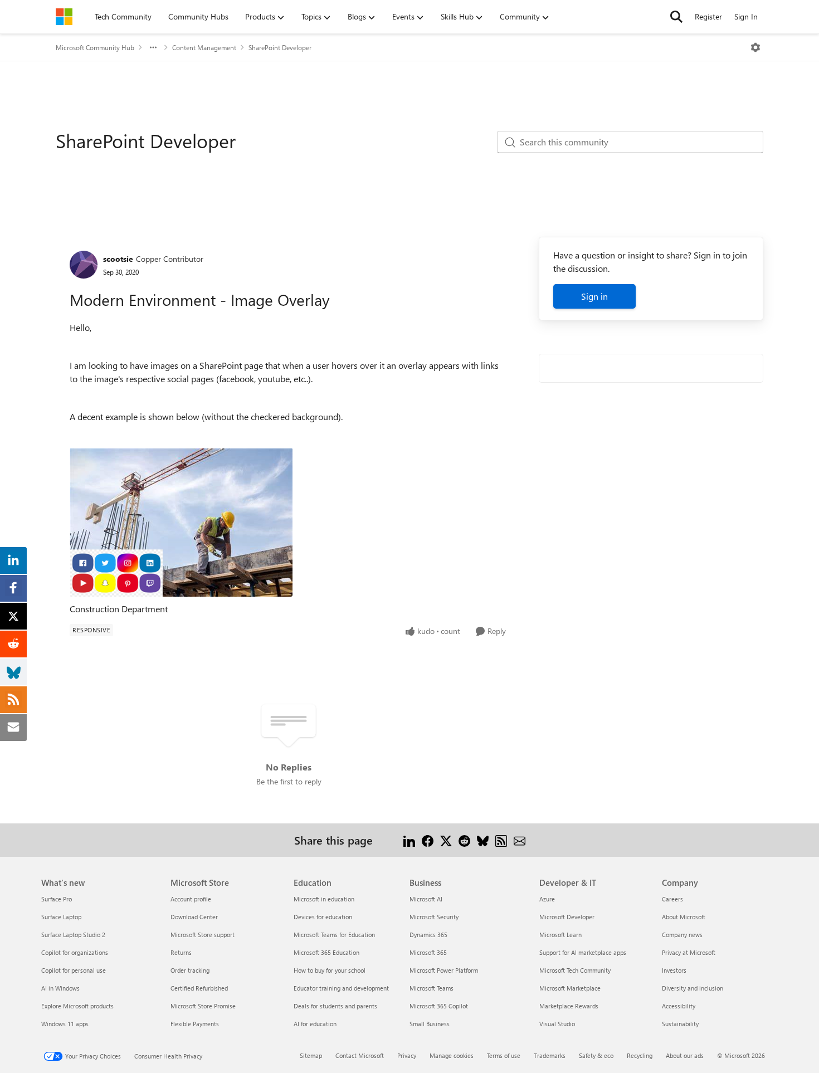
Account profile (190, 899)
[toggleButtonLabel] (755, 47)
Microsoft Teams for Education (334, 934)
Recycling (639, 1055)
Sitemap (311, 1055)
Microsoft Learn (560, 934)
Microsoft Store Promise (203, 1006)
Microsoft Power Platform (444, 970)
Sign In (746, 16)
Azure (547, 899)
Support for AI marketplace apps (582, 952)
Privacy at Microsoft (688, 952)
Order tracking (189, 970)
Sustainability (680, 1024)
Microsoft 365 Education (326, 952)
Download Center (194, 917)
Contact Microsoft (359, 1055)
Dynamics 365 (428, 934)
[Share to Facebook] (427, 840)
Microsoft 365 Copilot (439, 1006)
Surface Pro (56, 899)
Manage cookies (452, 1055)
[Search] (676, 16)
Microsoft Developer (566, 917)
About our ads (685, 1055)
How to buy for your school (329, 970)
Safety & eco (596, 1055)
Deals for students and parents (335, 1006)
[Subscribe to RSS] (501, 840)
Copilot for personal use (73, 970)
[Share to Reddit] (464, 840)
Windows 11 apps (65, 1024)
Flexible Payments (194, 1024)
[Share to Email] (519, 840)
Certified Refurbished (199, 988)
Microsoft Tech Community (575, 970)
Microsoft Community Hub (95, 47)
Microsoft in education (324, 899)
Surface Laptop (61, 917)
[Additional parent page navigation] (153, 47)
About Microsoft (683, 917)
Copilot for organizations (74, 952)
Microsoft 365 (428, 952)
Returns (181, 952)
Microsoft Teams (432, 988)
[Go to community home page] (64, 16)
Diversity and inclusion (692, 988)
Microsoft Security (434, 917)
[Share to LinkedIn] (409, 840)
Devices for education (323, 917)
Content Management (204, 47)
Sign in (594, 296)
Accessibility (678, 1006)
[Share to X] (446, 840)
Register (708, 16)
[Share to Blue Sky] (483, 840)
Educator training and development (341, 988)
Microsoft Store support (202, 934)
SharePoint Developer (279, 47)
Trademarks (550, 1055)
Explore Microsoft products (77, 1006)
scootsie (118, 258)
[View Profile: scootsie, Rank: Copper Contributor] (84, 265)
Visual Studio (557, 1024)
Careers (672, 899)
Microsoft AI (426, 899)
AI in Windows (60, 988)
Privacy (406, 1055)
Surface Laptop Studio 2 (73, 934)
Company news (682, 934)
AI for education (315, 1024)
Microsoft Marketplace (570, 988)
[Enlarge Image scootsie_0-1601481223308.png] (181, 522)
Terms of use (503, 1055)
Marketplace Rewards (568, 1006)
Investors (674, 970)
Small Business (430, 1024)
